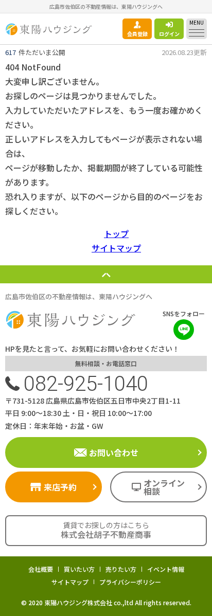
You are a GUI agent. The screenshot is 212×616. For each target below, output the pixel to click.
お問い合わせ (113, 452)
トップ (116, 233)
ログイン (169, 34)
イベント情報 (165, 569)
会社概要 (40, 569)
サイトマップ (116, 248)
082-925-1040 (86, 384)
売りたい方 (120, 569)
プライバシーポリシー (130, 581)
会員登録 (137, 34)
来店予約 (60, 487)
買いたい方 (79, 569)
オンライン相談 (164, 487)
